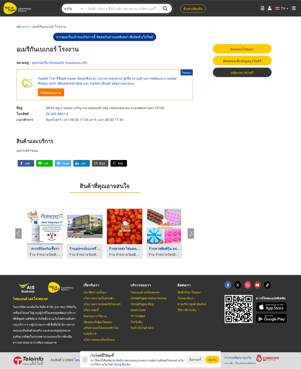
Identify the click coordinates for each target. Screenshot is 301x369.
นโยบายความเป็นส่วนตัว (98, 298)
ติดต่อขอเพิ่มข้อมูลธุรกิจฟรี (242, 60)
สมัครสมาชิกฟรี (242, 72)
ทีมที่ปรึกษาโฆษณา (189, 292)
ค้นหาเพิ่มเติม (193, 8)
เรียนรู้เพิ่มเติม (122, 364)
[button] (26, 163)
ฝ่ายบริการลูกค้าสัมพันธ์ (192, 304)
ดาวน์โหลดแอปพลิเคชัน (270, 298)
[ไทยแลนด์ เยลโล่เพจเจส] (237, 285)
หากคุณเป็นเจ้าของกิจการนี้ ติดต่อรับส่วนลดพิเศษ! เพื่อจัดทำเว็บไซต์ (104, 36)
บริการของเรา (141, 285)
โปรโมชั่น (136, 322)
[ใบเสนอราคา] (262, 8)
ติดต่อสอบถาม (51, 92)
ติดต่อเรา (184, 285)
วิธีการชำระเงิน (187, 310)
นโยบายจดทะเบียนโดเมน (99, 339)
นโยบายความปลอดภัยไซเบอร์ (101, 304)
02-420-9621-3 (57, 113)
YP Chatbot (138, 316)
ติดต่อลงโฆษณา (242, 49)
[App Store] (272, 307)
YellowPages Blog (142, 304)
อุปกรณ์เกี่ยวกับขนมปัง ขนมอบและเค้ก (59, 62)
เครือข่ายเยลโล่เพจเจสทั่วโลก (101, 328)
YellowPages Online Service (149, 298)
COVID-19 (89, 334)
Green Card (138, 310)
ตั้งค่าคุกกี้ (195, 359)
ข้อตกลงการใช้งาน (95, 316)
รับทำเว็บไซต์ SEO (142, 328)
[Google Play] (272, 318)
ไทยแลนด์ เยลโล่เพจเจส (30, 298)
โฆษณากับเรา (186, 298)
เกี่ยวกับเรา (91, 285)
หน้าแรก (22, 26)
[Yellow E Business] (228, 285)
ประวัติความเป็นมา (95, 292)
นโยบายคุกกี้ (91, 310)
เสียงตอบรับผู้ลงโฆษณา (97, 322)
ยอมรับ (212, 359)
